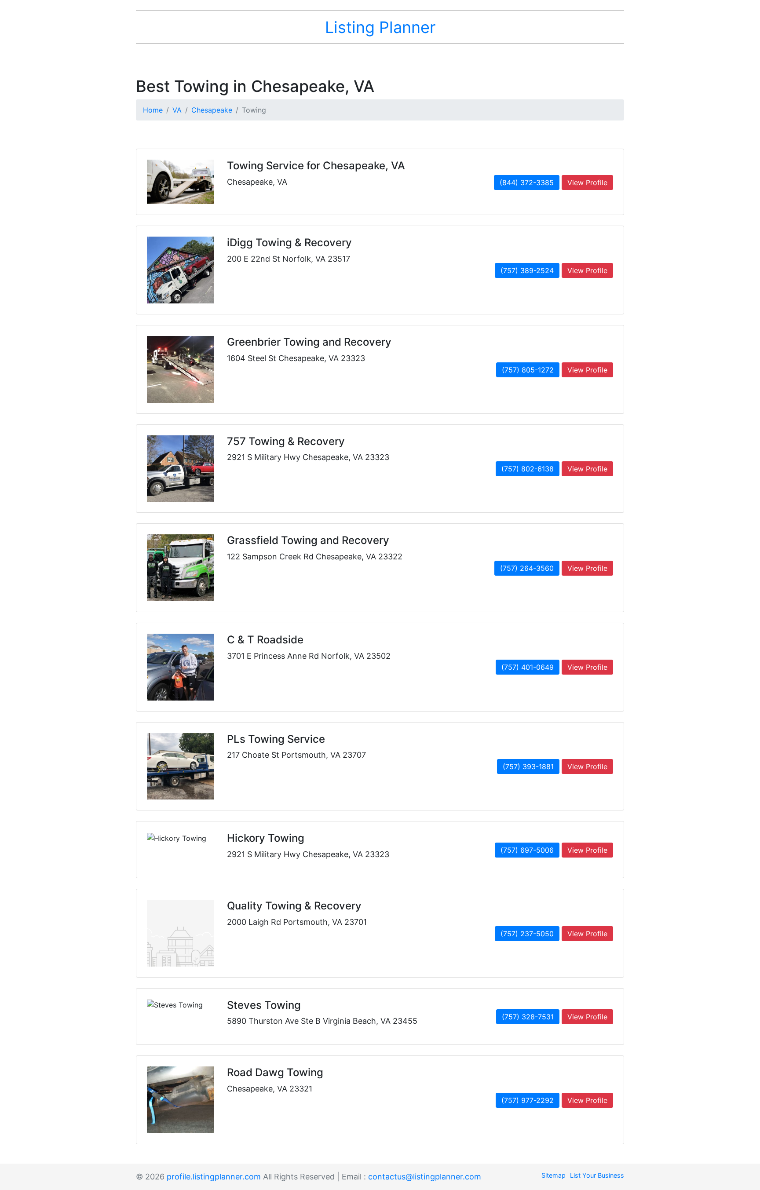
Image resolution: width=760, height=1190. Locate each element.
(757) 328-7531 (528, 1016)
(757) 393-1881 (528, 766)
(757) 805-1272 (528, 369)
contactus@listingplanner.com (424, 1176)
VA (177, 110)
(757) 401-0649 (527, 667)
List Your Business (597, 1175)
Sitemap (553, 1175)
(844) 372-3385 (527, 182)
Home (153, 110)
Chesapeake (211, 110)
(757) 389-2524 (527, 270)
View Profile (587, 182)
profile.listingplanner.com (214, 1176)
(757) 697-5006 (527, 850)
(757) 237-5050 (527, 933)
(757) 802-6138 (527, 468)
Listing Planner (380, 27)
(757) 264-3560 (527, 568)
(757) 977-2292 (527, 1100)
